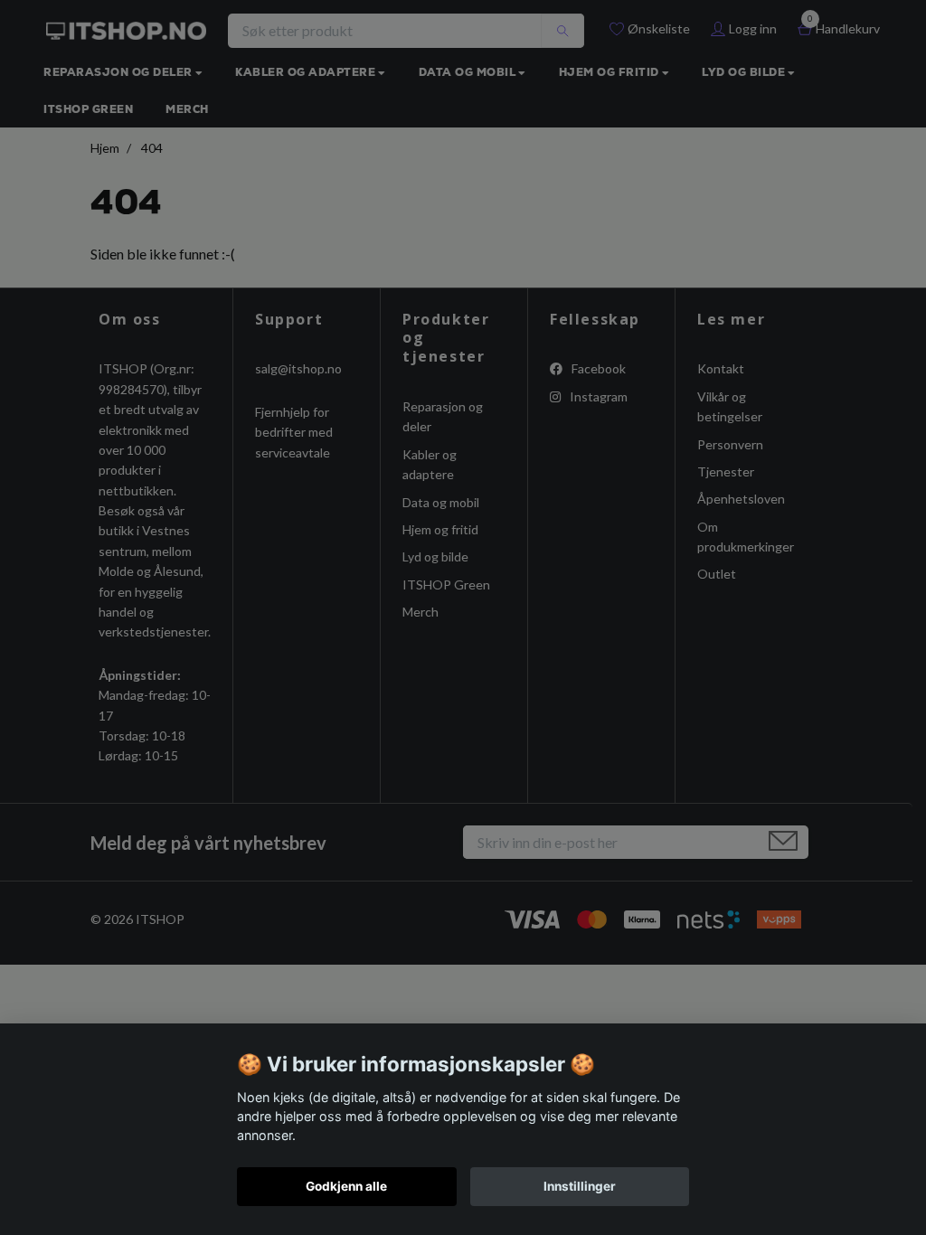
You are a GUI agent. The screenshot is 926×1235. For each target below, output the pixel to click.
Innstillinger (579, 1186)
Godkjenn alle (346, 1186)
